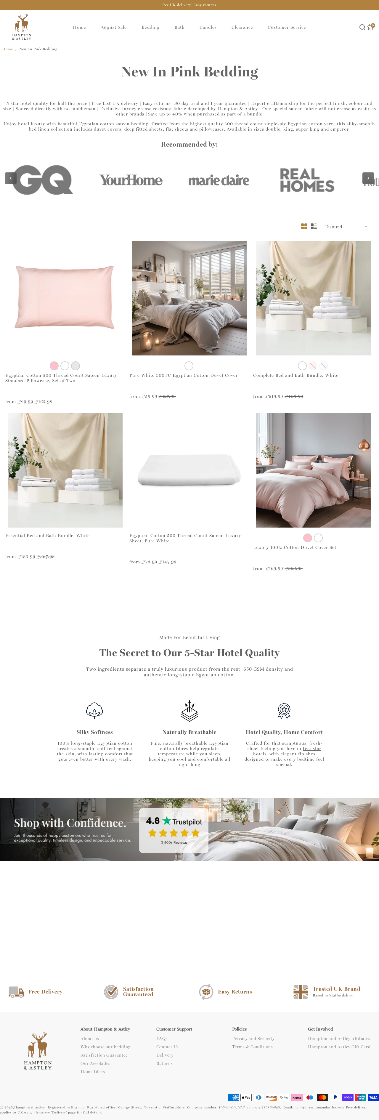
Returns (164, 1063)
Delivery (165, 1055)
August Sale (114, 27)
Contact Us (167, 1047)
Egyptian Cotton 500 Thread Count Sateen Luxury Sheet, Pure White (185, 538)
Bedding (151, 27)
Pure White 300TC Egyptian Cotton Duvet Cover (183, 375)
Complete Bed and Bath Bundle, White (295, 375)
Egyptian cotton (114, 743)
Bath (179, 27)
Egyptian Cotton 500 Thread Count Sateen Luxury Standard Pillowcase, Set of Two (61, 378)
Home (79, 27)
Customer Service (287, 27)
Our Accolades (95, 1063)
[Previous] (11, 178)
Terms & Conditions (252, 1047)
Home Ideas (93, 1072)
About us (90, 1038)
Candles (208, 27)
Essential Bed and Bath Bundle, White (47, 535)
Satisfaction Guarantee (104, 1055)
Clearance (242, 27)
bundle (254, 114)
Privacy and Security (253, 1038)
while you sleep (203, 754)
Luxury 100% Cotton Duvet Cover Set (294, 547)
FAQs (162, 1038)
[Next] (368, 178)
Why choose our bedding (106, 1047)
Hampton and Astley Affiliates (339, 1038)
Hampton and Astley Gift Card (339, 1047)
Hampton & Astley (29, 1107)
